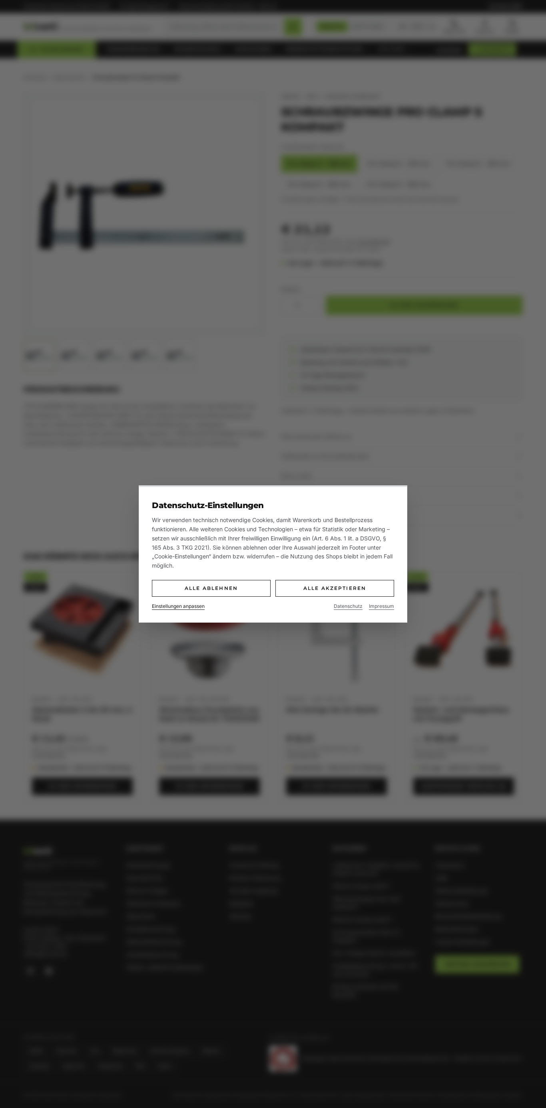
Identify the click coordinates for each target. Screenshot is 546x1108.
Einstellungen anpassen (178, 606)
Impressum (381, 606)
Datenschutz (348, 606)
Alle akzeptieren (335, 588)
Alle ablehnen (211, 588)
